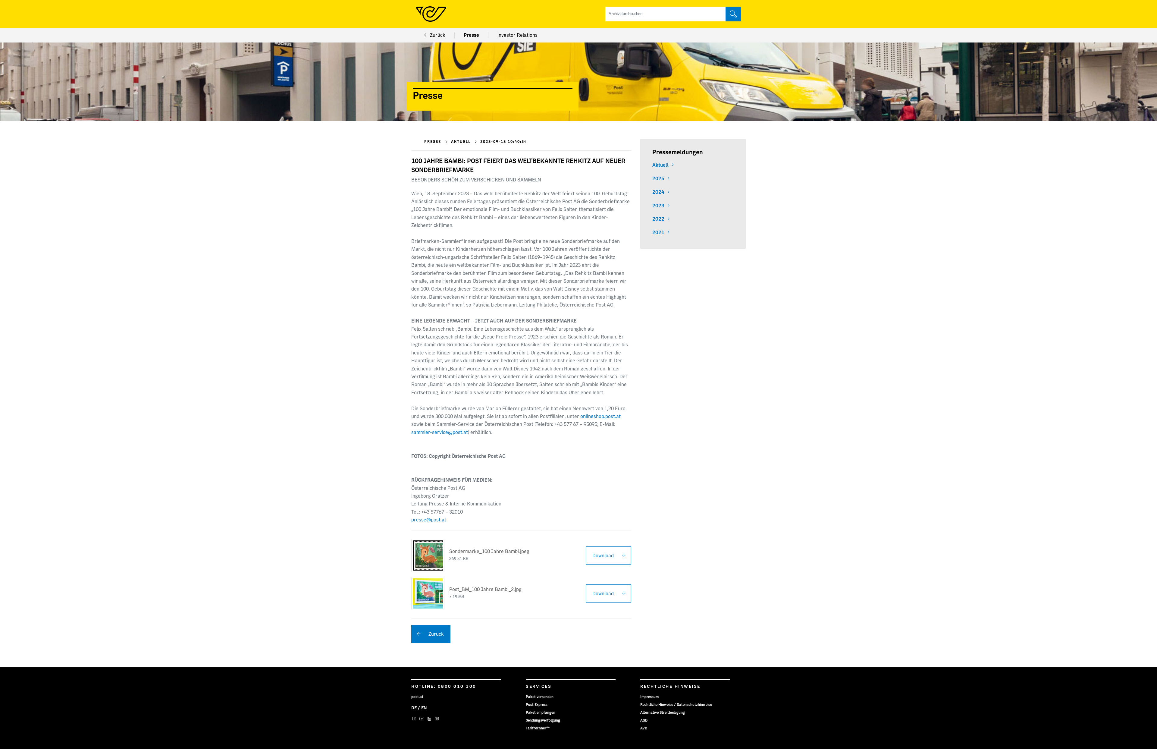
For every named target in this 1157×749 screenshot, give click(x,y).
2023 (658, 205)
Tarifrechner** (538, 728)
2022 (658, 219)
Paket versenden (539, 697)
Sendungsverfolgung (543, 720)
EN (424, 708)
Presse (471, 35)
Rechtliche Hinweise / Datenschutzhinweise (676, 705)
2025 (658, 178)
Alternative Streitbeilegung (662, 712)
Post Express (536, 705)
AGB (643, 720)
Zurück (437, 35)
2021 (658, 232)
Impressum (649, 697)
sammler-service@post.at (439, 432)
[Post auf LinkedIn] (430, 719)
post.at (417, 697)
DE (414, 708)
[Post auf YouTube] (422, 719)
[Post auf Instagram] (437, 719)
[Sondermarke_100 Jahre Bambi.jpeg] (427, 555)
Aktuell (660, 165)
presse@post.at (428, 520)
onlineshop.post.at (600, 416)
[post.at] (431, 14)
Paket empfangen (540, 712)
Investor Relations (517, 35)
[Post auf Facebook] (415, 719)
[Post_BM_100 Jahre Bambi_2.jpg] (427, 593)
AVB (643, 728)
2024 (658, 192)
